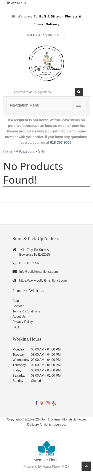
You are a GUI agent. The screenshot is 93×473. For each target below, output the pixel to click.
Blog (16, 301)
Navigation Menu (24, 105)
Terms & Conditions (26, 311)
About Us (19, 316)
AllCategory (25, 151)
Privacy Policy (23, 321)
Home (8, 151)
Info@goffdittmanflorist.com (38, 271)
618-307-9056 (56, 35)
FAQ (16, 327)
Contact (18, 306)
